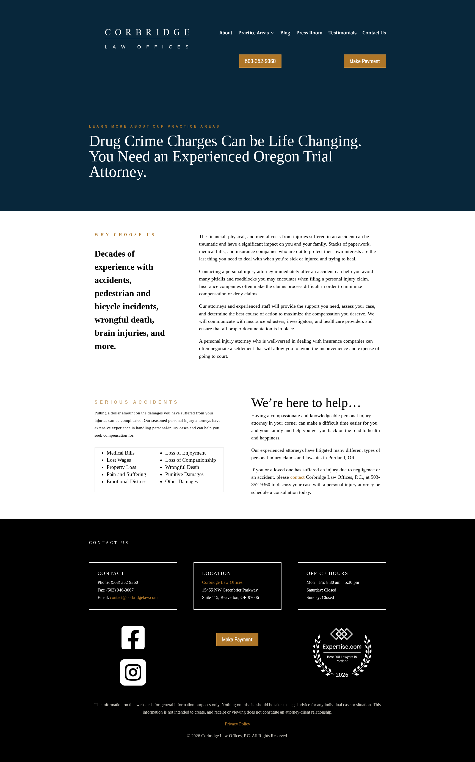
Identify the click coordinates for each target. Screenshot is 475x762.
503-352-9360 (260, 61)
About (225, 33)
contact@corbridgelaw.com (134, 597)
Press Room (309, 33)
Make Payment (365, 61)
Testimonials (342, 33)
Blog (285, 33)
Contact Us (374, 33)
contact (297, 477)
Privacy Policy (237, 724)
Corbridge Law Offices (222, 582)
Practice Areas (253, 33)
